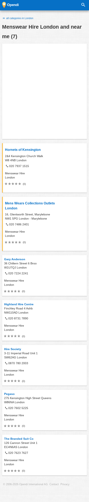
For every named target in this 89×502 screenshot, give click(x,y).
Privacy (65, 484)
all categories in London (19, 18)
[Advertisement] (44, 91)
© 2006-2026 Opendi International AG (25, 484)
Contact (54, 484)
